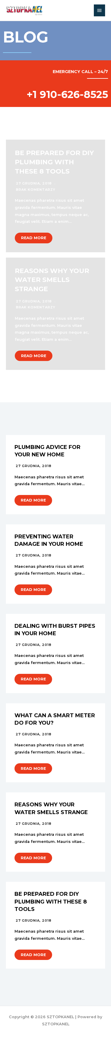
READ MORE (33, 238)
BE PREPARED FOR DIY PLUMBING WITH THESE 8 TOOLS (54, 162)
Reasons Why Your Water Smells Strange (52, 280)
